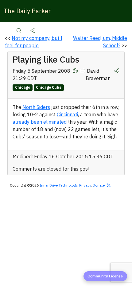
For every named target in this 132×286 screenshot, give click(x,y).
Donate (99, 185)
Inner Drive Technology (58, 185)
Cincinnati (67, 114)
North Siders (36, 107)
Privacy (85, 185)
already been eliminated (40, 122)
